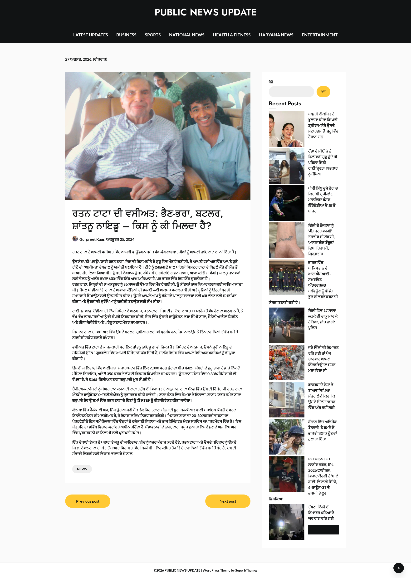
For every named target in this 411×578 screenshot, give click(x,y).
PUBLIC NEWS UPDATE (206, 12)
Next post (228, 501)
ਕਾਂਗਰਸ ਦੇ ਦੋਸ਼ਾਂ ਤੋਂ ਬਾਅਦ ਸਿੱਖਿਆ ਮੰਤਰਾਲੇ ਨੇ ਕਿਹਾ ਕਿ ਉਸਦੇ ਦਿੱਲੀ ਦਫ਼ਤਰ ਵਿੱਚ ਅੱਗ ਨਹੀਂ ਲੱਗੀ (321, 396)
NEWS (82, 469)
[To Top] (398, 568)
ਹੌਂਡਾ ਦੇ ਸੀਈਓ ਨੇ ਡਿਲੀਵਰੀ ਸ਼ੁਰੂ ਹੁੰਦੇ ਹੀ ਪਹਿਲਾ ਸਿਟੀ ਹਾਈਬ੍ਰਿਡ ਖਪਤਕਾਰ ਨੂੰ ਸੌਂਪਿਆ (323, 162)
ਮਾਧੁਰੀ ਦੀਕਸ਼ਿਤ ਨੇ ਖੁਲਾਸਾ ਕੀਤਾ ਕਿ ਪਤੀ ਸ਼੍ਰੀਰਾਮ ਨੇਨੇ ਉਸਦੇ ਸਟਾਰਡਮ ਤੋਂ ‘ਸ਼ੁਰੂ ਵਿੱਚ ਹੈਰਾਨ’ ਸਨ (323, 125)
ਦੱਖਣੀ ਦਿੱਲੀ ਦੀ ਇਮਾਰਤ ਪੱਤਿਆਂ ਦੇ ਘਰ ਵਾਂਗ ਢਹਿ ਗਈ (321, 512)
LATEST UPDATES (90, 34)
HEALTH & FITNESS (232, 34)
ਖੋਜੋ (271, 82)
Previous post (87, 501)
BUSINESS (126, 34)
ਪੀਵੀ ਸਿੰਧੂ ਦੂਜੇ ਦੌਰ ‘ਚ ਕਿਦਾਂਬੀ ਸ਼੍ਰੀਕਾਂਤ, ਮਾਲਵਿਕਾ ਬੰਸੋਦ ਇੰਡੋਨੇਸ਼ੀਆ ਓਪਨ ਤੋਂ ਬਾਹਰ (323, 199)
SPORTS (153, 34)
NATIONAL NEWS (187, 34)
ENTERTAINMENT (320, 34)
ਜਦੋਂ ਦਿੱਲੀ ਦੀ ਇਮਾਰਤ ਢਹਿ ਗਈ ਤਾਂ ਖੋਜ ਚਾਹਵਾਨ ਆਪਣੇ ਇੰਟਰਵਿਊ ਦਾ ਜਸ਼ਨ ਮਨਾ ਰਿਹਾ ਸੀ (323, 358)
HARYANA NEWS (276, 34)
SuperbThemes (246, 570)
